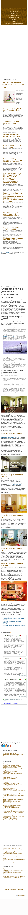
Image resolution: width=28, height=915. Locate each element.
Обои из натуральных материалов (11, 765)
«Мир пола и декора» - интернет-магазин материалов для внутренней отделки (12, 854)
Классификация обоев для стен (10, 808)
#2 (4, 658)
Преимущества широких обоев (10, 763)
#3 (4, 679)
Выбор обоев (14, 11)
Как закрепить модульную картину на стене (13, 754)
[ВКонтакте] (2, 746)
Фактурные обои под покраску (10, 818)
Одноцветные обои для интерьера (10, 437)
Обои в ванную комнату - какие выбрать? (12, 793)
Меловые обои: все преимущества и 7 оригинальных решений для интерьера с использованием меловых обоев (12, 178)
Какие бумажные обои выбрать (10, 789)
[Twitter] (4, 746)
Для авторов (20, 889)
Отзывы (14, 21)
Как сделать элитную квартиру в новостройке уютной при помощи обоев (13, 817)
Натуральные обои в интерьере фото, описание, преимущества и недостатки (14, 791)
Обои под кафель (7, 772)
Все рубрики (13, 889)
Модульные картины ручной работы (11, 755)
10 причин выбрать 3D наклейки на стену (12, 819)
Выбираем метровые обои (9, 788)
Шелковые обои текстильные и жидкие (12, 766)
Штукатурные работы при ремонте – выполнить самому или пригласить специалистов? (14, 877)
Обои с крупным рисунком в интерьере (12, 815)
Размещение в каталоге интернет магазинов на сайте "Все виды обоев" (14, 856)
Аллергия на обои (7, 821)
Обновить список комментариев (13, 699)
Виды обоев (14, 9)
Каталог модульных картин (9, 753)
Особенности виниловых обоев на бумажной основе (12, 160)
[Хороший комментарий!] (19, 635)
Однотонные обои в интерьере (12, 146)
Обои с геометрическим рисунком (11, 807)
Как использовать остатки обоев (11, 228)
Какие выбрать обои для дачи (10, 777)
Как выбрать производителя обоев (11, 783)
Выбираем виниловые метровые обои (13, 239)
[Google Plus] (10, 746)
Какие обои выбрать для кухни (10, 779)
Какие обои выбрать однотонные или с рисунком (14, 625)
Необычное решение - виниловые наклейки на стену (13, 84)
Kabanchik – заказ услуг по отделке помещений (14, 862)
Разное (14, 19)
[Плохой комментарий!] (20, 635)
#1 (4, 635)
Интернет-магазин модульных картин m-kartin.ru (14, 849)
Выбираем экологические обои (10, 767)
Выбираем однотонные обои (9, 617)
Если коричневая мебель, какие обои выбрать (13, 797)
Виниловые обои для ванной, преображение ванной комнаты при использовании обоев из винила (13, 197)
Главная (7, 889)
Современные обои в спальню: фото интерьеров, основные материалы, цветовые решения (14, 803)
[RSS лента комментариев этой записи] (10, 632)
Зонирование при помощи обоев (11, 122)
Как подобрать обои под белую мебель (12, 109)
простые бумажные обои (14, 484)
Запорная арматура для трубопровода (12, 872)
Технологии (14, 13)
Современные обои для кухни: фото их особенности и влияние (12, 806)
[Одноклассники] (6, 746)
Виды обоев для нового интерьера (11, 623)
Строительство (14, 17)
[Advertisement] (12, 50)
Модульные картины (8, 757)
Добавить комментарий (11, 703)
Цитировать (22, 655)
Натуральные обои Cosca (9, 794)
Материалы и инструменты (14, 15)
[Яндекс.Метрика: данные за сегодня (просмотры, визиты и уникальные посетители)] (21, 895)
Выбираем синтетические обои (10, 771)
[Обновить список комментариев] (12, 632)
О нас (4, 858)
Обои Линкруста (7, 776)
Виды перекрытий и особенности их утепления (13, 868)
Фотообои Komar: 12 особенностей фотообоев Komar (12, 214)
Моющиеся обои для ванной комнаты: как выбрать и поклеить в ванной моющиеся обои (13, 811)
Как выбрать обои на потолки (10, 787)
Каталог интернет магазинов (14, 23)
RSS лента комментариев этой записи (14, 701)
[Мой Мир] (8, 746)
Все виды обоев (5, 252)
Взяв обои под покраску (8, 336)
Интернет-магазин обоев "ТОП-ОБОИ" (12, 135)
